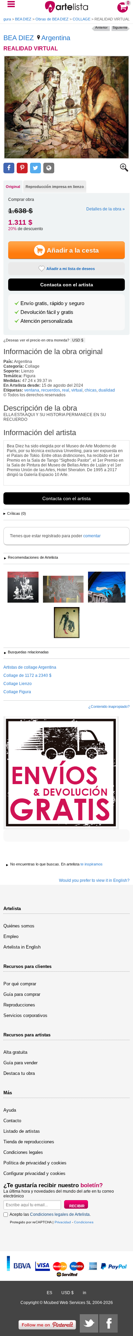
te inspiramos (91, 864)
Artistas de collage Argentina (29, 667)
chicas (91, 390)
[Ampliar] (124, 170)
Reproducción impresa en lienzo (55, 187)
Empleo (10, 936)
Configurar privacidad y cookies (34, 1173)
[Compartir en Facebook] (8, 168)
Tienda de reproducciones (28, 1141)
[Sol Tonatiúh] (63, 589)
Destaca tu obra (19, 1073)
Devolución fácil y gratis (46, 312)
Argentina (55, 38)
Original (13, 187)
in (84, 1292)
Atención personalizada (46, 321)
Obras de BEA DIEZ (52, 19)
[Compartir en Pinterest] (22, 168)
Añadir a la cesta (73, 250)
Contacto (12, 1120)
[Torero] (66, 623)
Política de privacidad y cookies (34, 1162)
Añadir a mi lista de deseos (70, 269)
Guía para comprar (21, 994)
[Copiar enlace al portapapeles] (48, 168)
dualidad (107, 390)
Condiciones (83, 1222)
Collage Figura (17, 691)
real (65, 390)
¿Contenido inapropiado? (109, 706)
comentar (92, 536)
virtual (77, 390)
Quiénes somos (18, 925)
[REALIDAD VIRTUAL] (66, 107)
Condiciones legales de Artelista (60, 1214)
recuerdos (50, 390)
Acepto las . (50, 1214)
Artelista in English (22, 947)
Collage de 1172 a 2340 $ (27, 675)
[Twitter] (89, 1323)
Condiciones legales (23, 1152)
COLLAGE (81, 19)
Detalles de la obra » (105, 209)
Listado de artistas (21, 1131)
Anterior (101, 27)
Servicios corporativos (25, 1015)
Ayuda (9, 1110)
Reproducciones (19, 1004)
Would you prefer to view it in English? (94, 880)
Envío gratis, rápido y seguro (52, 303)
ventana (31, 390)
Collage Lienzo (17, 683)
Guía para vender (20, 1062)
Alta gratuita (15, 1052)
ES (49, 1292)
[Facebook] (108, 1323)
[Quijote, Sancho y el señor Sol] (23, 587)
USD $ (77, 340)
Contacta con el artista (66, 284)
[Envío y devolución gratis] (61, 772)
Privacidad (63, 1222)
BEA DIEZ (23, 19)
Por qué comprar (19, 983)
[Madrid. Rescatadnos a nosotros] (106, 587)
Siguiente (120, 27)
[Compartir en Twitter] (35, 168)
